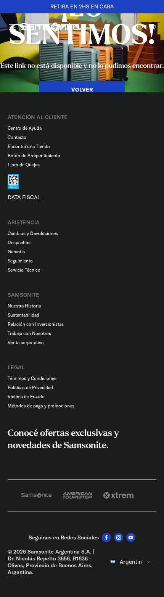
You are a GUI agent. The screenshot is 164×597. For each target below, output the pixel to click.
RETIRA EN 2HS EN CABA (82, 6)
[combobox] (131, 562)
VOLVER (82, 89)
